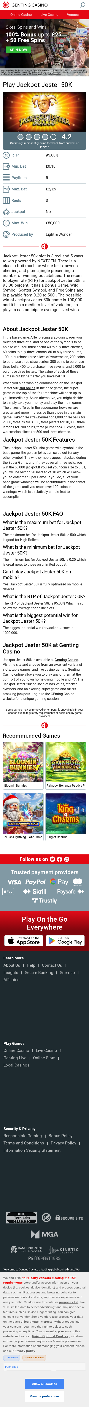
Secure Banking (39, 972)
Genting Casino (66, 660)
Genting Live (14, 1058)
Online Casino (21, 15)
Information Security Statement (31, 1150)
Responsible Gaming (22, 1136)
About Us (11, 965)
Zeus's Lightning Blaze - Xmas (23, 837)
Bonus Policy (61, 1136)
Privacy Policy (63, 1143)
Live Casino (49, 15)
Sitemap (67, 972)
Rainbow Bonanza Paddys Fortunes (66, 785)
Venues (73, 15)
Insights (10, 972)
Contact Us (52, 965)
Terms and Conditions (23, 1143)
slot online (27, 388)
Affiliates (11, 979)
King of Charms (57, 837)
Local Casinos (16, 1065)
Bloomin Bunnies (15, 785)
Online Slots (44, 1058)
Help (31, 965)
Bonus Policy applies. (53, 74)
